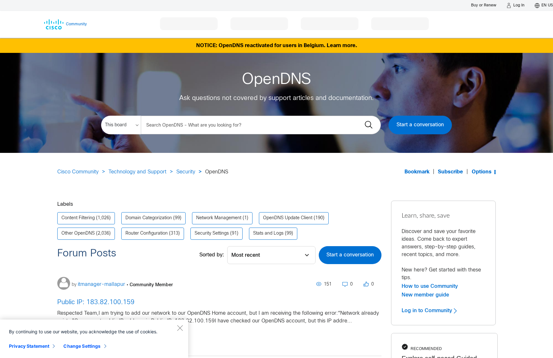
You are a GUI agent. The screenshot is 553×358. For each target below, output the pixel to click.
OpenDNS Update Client (287, 218)
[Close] (180, 328)
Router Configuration (146, 233)
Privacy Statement (29, 346)
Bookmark (417, 172)
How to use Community (430, 286)
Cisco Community (78, 172)
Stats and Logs (268, 233)
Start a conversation (420, 124)
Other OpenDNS (78, 233)
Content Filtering (78, 218)
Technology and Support (137, 172)
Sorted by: (211, 255)
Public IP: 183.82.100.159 (95, 302)
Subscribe (450, 172)
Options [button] (482, 172)
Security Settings (212, 233)
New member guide (425, 294)
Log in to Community (428, 310)
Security (185, 172)
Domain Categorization (148, 218)
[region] (94, 339)
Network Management (218, 218)
